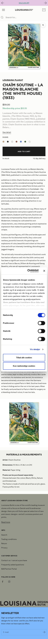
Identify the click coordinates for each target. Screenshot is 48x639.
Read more (5, 522)
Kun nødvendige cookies (24, 366)
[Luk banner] (44, 271)
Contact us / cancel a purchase (14, 560)
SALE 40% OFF (24, 3)
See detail (7, 132)
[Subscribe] (44, 632)
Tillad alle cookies (24, 357)
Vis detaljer (35, 349)
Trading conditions (9, 539)
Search (4, 535)
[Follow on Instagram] (9, 581)
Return (4, 543)
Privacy (4, 548)
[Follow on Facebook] (2, 581)
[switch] (41, 323)
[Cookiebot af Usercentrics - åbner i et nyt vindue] (29, 270)
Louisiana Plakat (13, 80)
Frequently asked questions (12, 565)
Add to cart (24, 151)
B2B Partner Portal (9, 569)
